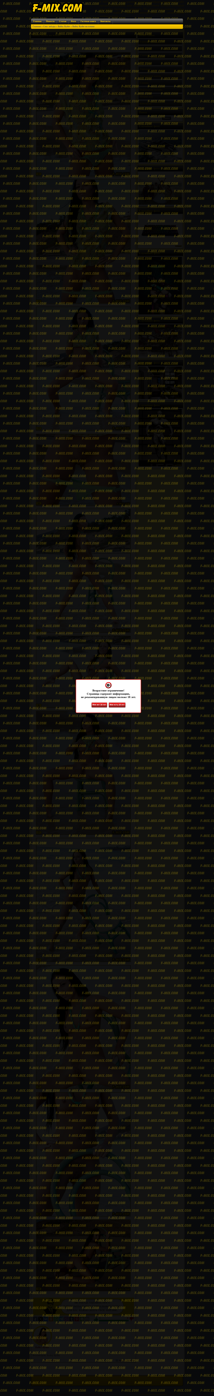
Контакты (105, 21)
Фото (73, 21)
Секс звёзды (49, 26)
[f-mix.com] (57, 12)
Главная (37, 21)
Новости (50, 21)
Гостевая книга (88, 21)
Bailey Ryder (64, 26)
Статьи (62, 21)
